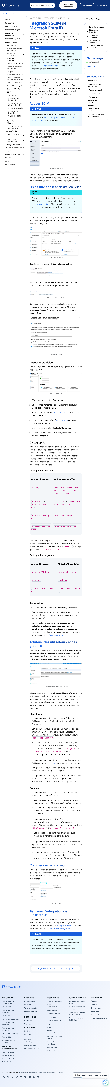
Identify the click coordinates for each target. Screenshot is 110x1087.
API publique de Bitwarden (15, 148)
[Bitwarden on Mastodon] (38, 1076)
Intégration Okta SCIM (15, 108)
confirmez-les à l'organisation (60, 928)
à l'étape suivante (55, 635)
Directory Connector (49, 66)
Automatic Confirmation (15, 75)
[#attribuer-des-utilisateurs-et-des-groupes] (28, 642)
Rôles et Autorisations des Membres (14, 68)
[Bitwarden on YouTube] (21, 1076)
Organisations (11, 45)
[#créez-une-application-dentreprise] (28, 187)
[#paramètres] (28, 603)
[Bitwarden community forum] (12, 1076)
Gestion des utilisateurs (15, 64)
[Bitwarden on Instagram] (34, 1076)
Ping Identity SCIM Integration (14, 117)
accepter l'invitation (65, 925)
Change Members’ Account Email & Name (15, 79)
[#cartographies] (28, 442)
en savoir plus (59, 412)
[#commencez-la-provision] (28, 865)
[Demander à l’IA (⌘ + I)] (105, 1082)
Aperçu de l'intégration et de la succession (15, 127)
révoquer (52, 763)
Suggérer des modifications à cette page (56, 968)
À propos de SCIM (14, 95)
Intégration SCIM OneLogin (13, 112)
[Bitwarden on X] (4, 1076)
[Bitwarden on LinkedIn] (25, 1076)
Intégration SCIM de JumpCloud (15, 99)
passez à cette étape (41, 204)
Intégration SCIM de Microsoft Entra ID (15, 104)
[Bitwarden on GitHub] (16, 1076)
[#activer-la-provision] (28, 362)
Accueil (7, 20)
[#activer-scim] (28, 104)
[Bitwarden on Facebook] (29, 1076)
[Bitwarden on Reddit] (8, 1076)
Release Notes (10, 23)
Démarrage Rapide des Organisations (14, 49)
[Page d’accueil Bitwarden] (14, 5)
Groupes (10, 72)
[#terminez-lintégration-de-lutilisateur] (28, 911)
